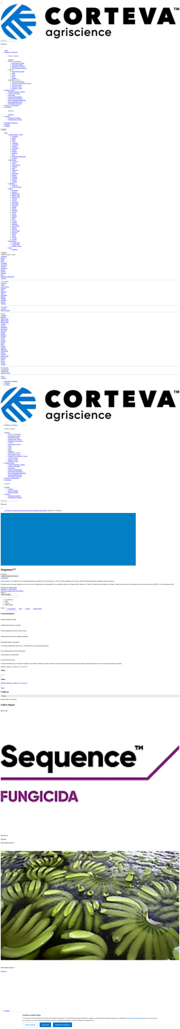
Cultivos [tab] (27, 608)
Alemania (15, 190)
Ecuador (4, 129)
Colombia (15, 143)
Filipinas (14, 166)
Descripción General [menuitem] (18, 63)
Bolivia (14, 138)
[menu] (1, 3)
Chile (13, 141)
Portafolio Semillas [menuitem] (17, 65)
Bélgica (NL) (16, 195)
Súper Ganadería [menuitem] (13, 491)
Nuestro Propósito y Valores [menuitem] (16, 92)
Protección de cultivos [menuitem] (18, 66)
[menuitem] (10, 59)
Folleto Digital (8, 605)
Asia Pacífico (12, 160)
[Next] (3, 674)
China (14, 163)
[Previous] (1, 674)
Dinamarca (15, 202)
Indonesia (15, 170)
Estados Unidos (16, 246)
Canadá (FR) (16, 244)
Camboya (15, 161)
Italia (13, 219)
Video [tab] (20, 608)
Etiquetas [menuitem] (7, 124)
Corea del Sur (16, 165)
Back (6, 133)
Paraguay (15, 153)
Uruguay (14, 158)
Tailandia (14, 178)
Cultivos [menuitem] (10, 70)
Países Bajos (15, 226)
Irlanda (14, 217)
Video (6, 601)
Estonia (14, 209)
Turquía (14, 237)
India (13, 168)
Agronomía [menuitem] (7, 107)
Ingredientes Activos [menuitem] (14, 80)
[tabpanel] (90, 639)
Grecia (14, 214)
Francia (14, 212)
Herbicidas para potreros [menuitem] (19, 68)
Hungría (14, 215)
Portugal (14, 229)
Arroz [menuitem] (13, 75)
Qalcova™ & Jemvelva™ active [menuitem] (21, 83)
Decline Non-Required (62, 1025)
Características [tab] (11, 608)
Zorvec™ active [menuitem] (17, 85)
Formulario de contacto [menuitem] (15, 119)
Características (8, 599)
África (10, 248)
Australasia (11, 183)
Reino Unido (16, 231)
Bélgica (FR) (16, 193)
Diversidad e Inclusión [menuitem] (15, 103)
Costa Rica (15, 144)
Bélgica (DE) (16, 197)
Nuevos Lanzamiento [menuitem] (14, 61)
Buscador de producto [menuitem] (11, 123)
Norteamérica (12, 241)
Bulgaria (14, 192)
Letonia (14, 221)
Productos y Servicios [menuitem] (10, 52)
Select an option (6, 594)
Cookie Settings (30, 1025)
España (14, 207)
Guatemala (15, 148)
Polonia (14, 227)
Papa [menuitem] (13, 76)
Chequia (14, 199)
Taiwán (14, 180)
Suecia (14, 236)
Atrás (6, 50)
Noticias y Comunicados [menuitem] (11, 105)
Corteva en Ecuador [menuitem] (14, 93)
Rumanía (14, 232)
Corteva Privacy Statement (138, 1018)
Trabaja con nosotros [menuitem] (14, 118)
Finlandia (15, 210)
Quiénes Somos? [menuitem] (9, 90)
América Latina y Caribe (15, 134)
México (14, 150)
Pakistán (14, 177)
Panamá (14, 151)
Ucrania (14, 239)
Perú (13, 155)
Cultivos (6, 603)
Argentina (15, 136)
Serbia (14, 234)
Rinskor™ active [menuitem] (17, 88)
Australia (14, 185)
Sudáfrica (15, 249)
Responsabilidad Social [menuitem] (15, 102)
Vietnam (14, 182)
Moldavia (15, 224)
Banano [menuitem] (14, 78)
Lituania (14, 222)
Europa (10, 188)
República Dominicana (19, 156)
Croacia (14, 200)
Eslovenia (15, 205)
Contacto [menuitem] (7, 116)
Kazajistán (15, 173)
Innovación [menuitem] (11, 95)
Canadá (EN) (16, 243)
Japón (13, 172)
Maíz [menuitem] (13, 73)
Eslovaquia (15, 204)
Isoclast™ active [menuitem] (17, 87)
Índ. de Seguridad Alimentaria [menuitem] (17, 100)
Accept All (45, 1025)
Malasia (14, 175)
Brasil (13, 139)
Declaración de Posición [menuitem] (15, 98)
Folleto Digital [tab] (37, 608)
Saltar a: (3, 592)
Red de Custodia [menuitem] (13, 492)
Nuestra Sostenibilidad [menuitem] (15, 97)
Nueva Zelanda (16, 187)
